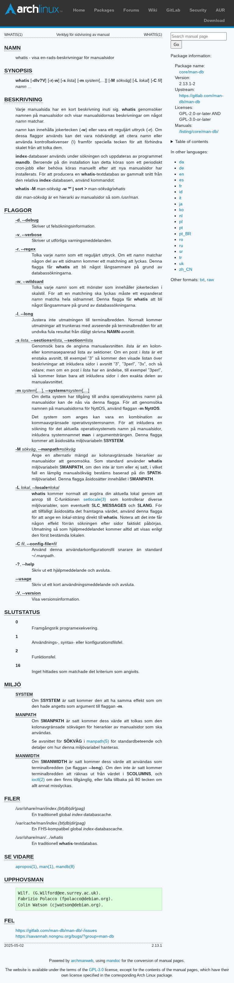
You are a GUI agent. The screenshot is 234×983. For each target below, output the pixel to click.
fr (180, 185)
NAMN (12, 48)
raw (210, 279)
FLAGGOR (18, 210)
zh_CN (185, 269)
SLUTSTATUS (22, 612)
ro (181, 239)
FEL (9, 921)
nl (181, 215)
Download (214, 20)
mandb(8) (65, 866)
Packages (104, 10)
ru (181, 245)
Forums (131, 10)
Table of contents (191, 141)
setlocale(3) (94, 499)
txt (202, 279)
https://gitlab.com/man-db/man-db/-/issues (56, 930)
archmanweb (82, 960)
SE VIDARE (19, 857)
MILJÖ (12, 684)
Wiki (152, 10)
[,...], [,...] (52, 390)
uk (181, 263)
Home (79, 10)
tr (180, 257)
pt (181, 227)
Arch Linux (33, 9)
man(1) (46, 866)
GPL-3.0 (96, 969)
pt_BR (185, 233)
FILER (12, 799)
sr (181, 251)
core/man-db (191, 71)
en (181, 174)
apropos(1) (26, 866)
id (181, 191)
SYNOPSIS (18, 71)
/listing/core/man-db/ (198, 131)
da (181, 161)
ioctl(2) (38, 779)
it (180, 197)
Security (198, 10)
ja (181, 203)
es (181, 179)
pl (181, 221)
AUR (220, 10)
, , (54, 340)
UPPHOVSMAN (24, 880)
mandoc (113, 960)
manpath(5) (98, 741)
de (181, 168)
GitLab (173, 10)
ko (181, 209)
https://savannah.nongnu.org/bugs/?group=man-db (65, 936)
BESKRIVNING (23, 99)
